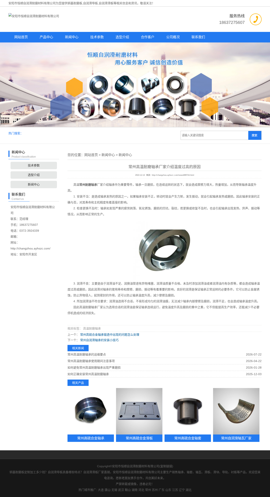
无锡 (114, 490)
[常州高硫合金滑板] (139, 411)
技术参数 (97, 37)
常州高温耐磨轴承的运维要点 (87, 354)
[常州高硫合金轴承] (91, 411)
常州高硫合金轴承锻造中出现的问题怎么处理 (109, 334)
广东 (162, 490)
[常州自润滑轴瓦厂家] (236, 411)
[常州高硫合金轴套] (188, 411)
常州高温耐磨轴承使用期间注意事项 (91, 361)
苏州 (155, 490)
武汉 (121, 490)
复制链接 (166, 466)
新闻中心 (71, 37)
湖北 (189, 490)
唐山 (108, 490)
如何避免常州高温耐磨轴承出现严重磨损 (94, 367)
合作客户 (147, 37)
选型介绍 (122, 37)
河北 (141, 490)
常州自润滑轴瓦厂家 (236, 438)
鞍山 (128, 490)
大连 (101, 490)
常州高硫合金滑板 (139, 438)
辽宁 (182, 490)
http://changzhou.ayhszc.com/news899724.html (173, 175)
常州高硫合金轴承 (90, 438)
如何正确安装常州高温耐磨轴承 (88, 374)
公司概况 (173, 37)
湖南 (135, 490)
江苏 (175, 490)
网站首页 (21, 37)
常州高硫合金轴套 (187, 438)
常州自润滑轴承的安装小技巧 (99, 340)
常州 (148, 490)
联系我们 (198, 37)
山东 (168, 490)
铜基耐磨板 (75, 3)
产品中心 (46, 37)
